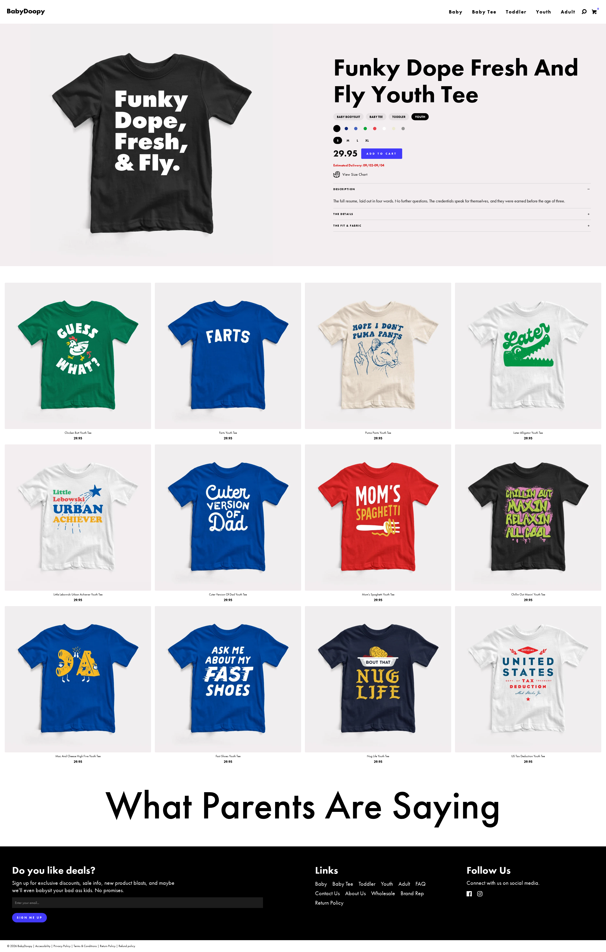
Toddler (367, 883)
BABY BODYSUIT (348, 117)
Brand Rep (412, 893)
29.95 (345, 153)
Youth (387, 883)
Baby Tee (342, 883)
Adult (404, 883)
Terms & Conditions (85, 946)
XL (367, 141)
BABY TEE (376, 117)
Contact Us (327, 893)
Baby (321, 883)
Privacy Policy (62, 946)
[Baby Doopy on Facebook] (469, 894)
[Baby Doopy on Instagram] (479, 894)
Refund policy (127, 946)
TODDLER (398, 117)
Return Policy (329, 902)
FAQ (420, 883)
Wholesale (383, 893)
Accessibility (42, 946)
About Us (355, 893)
